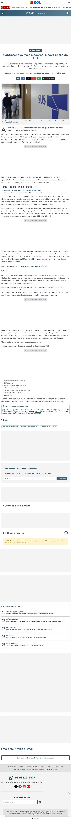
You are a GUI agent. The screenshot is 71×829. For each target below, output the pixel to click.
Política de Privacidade (14, 813)
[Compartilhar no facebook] (23, 78)
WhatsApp (6, 411)
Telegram (16, 411)
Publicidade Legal (41, 770)
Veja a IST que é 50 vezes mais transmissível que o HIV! (22, 190)
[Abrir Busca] (69, 2)
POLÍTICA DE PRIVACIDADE (55, 767)
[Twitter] (16, 786)
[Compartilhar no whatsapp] (39, 78)
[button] (20, 7)
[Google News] (48, 78)
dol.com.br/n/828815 (33, 413)
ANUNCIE (42, 767)
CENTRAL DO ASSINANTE (26, 767)
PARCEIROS (30, 770)
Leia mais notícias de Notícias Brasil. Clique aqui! (35, 758)
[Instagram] (24, 786)
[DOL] (35, 2)
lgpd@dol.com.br (35, 815)
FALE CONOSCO (12, 767)
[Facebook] (20, 786)
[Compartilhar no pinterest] (33, 78)
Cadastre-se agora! (62, 478)
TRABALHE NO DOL (20, 770)
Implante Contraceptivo (10, 427)
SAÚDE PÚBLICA (45, 427)
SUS (54, 427)
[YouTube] (28, 786)
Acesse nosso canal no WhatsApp (36, 266)
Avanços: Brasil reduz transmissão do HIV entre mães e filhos (24, 193)
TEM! (36, 767)
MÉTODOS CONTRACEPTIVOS (29, 427)
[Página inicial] (3, 13)
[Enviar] (40, 802)
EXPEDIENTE (53, 770)
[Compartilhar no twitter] (28, 78)
